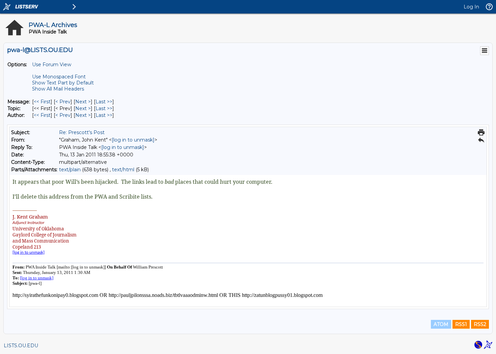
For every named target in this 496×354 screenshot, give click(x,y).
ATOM (441, 324)
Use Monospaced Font (59, 77)
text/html (123, 170)
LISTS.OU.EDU (21, 346)
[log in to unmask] (133, 140)
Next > (83, 102)
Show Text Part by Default (63, 83)
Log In (471, 7)
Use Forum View (51, 64)
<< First (42, 102)
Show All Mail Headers (58, 89)
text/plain (70, 170)
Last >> (103, 102)
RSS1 (461, 324)
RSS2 (480, 324)
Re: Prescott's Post (82, 132)
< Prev (63, 102)
